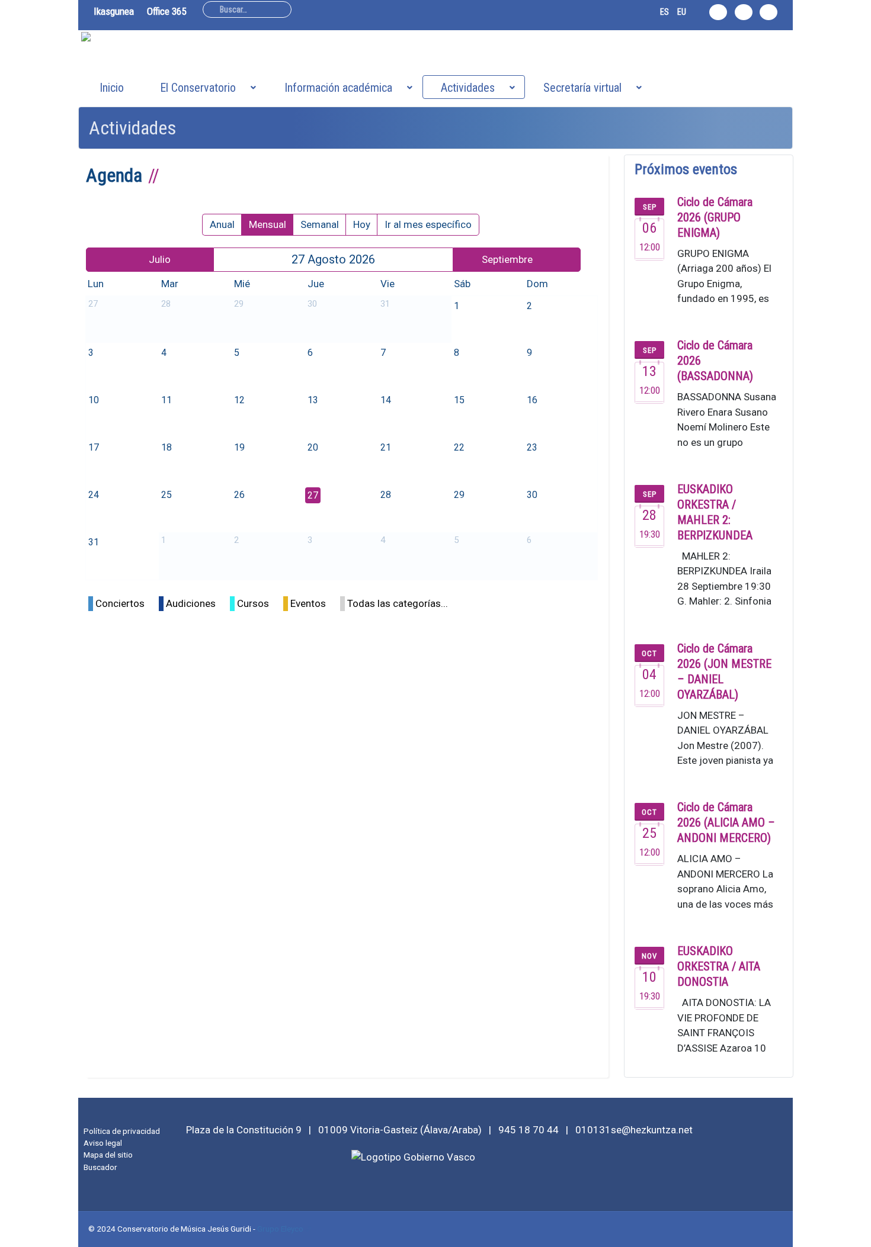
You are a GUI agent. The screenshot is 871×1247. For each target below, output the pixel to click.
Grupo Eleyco (280, 1228)
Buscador (100, 1167)
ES (664, 12)
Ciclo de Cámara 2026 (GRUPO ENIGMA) (714, 217)
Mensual (267, 224)
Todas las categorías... (397, 603)
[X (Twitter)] (743, 12)
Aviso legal (103, 1143)
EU (681, 12)
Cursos (253, 603)
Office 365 (166, 11)
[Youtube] (768, 12)
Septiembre (507, 259)
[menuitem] (111, 87)
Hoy (361, 224)
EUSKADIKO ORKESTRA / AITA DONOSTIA (718, 966)
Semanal (319, 224)
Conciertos (120, 603)
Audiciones (191, 603)
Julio (160, 259)
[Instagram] (718, 12)
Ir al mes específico (428, 224)
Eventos (308, 603)
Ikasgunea (114, 11)
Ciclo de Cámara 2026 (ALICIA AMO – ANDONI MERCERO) (726, 822)
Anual (222, 224)
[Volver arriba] (855, 1231)
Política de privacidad (122, 1131)
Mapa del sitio (108, 1154)
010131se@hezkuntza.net (634, 1130)
